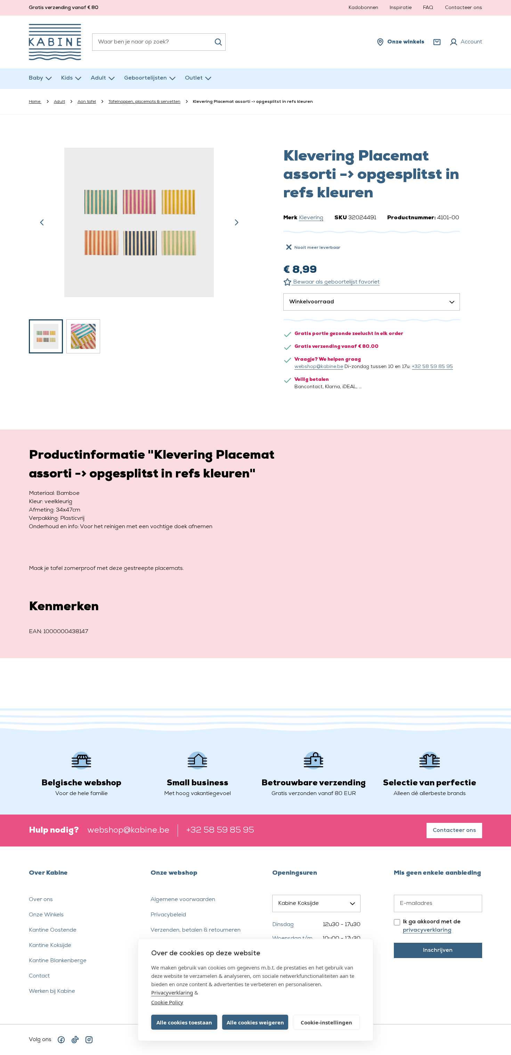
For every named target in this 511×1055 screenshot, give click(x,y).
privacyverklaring (427, 930)
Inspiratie (401, 7)
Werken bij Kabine (52, 991)
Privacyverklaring (172, 992)
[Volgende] (236, 222)
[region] (139, 242)
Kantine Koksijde (50, 945)
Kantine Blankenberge (58, 961)
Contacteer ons (463, 7)
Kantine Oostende (52, 930)
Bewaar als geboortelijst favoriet (336, 282)
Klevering (311, 218)
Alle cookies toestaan (184, 1022)
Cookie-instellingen (326, 1022)
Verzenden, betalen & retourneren (196, 930)
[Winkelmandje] (437, 42)
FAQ (428, 7)
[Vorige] (42, 222)
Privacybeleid (168, 915)
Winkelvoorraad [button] (311, 302)
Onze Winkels (46, 915)
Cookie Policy (167, 1002)
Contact (39, 976)
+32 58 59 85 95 (432, 366)
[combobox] (159, 42)
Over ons (41, 899)
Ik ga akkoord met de (432, 926)
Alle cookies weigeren (255, 1022)
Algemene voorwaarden (183, 899)
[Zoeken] (218, 42)
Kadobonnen (363, 7)
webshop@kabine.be (318, 366)
